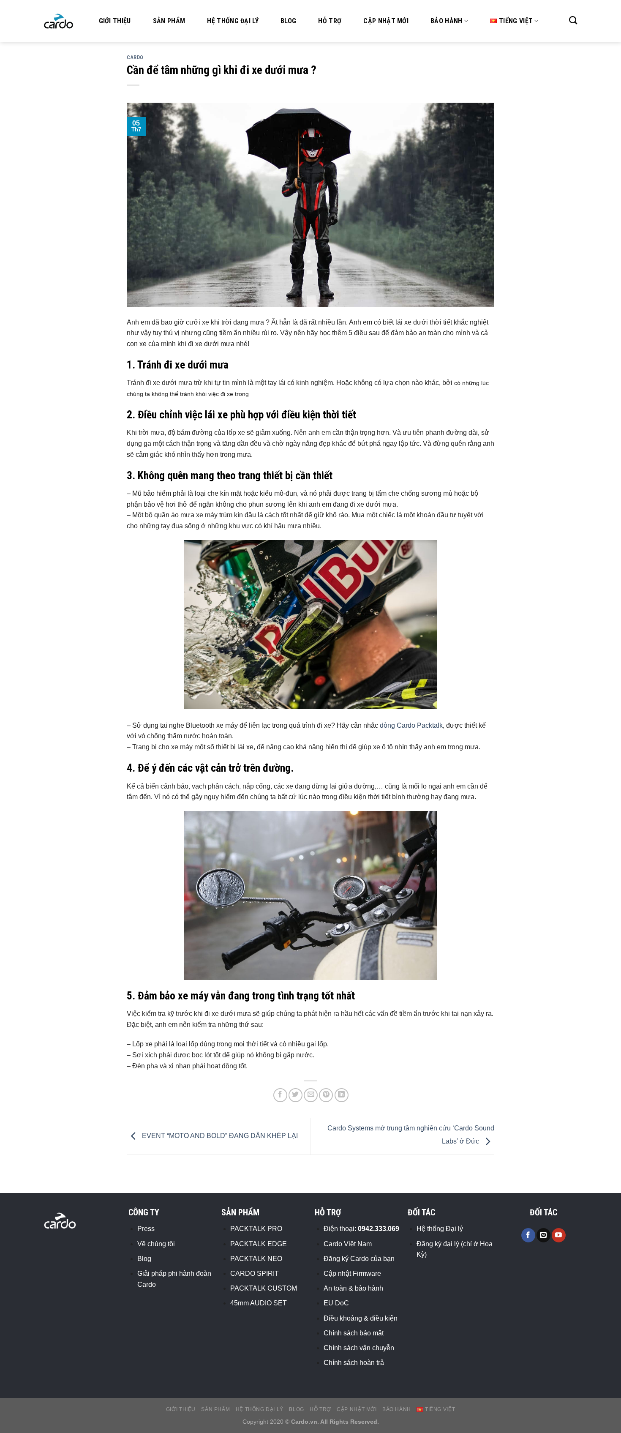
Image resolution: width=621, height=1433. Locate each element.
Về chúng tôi (156, 1243)
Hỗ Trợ (329, 21)
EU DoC (336, 1303)
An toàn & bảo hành (353, 1288)
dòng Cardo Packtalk (411, 725)
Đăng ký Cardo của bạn (359, 1258)
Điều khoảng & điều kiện (361, 1318)
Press (146, 1228)
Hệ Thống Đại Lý (233, 21)
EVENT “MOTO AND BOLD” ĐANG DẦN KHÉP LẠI (219, 1135)
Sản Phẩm (169, 21)
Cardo (135, 57)
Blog (288, 21)
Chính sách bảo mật (354, 1333)
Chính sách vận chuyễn (359, 1347)
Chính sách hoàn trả (354, 1362)
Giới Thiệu (115, 21)
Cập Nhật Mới (386, 21)
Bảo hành (446, 21)
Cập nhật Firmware (352, 1273)
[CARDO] (59, 21)
